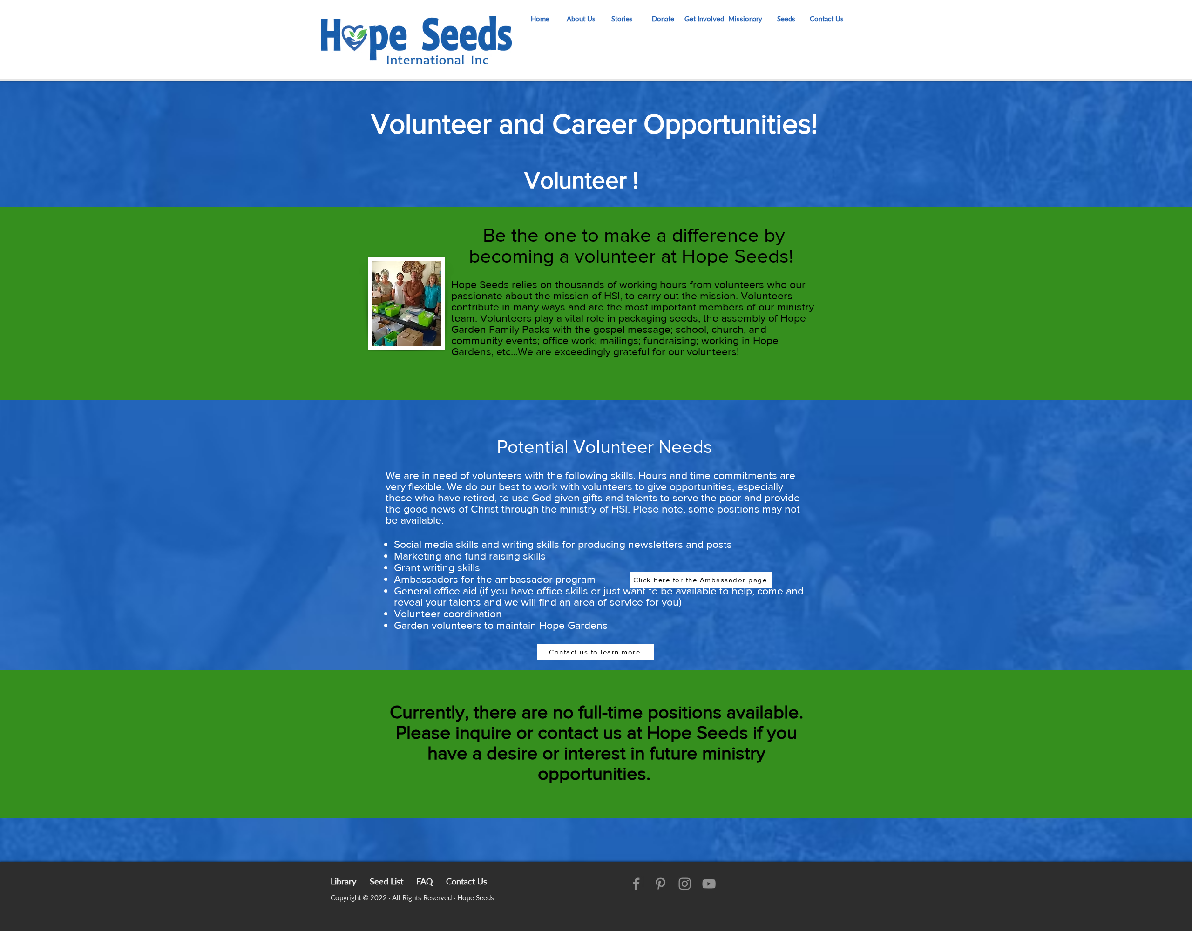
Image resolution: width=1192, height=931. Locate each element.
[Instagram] (685, 884)
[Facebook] (636, 884)
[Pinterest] (660, 884)
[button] (704, 18)
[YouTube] (709, 884)
